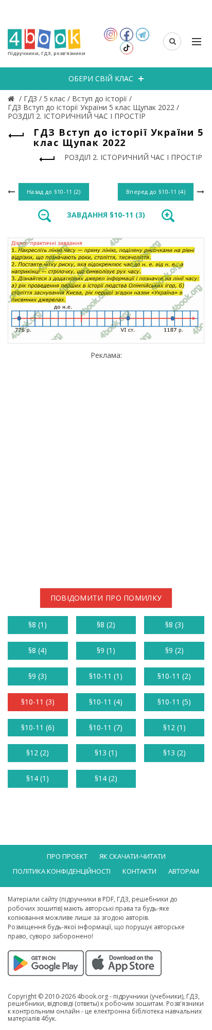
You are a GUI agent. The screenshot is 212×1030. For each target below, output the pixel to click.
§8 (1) (37, 624)
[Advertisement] (106, 466)
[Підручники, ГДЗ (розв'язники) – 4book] (12, 98)
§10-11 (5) (174, 702)
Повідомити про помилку (106, 598)
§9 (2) (174, 650)
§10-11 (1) (105, 676)
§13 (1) (106, 752)
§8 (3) (174, 624)
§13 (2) (174, 752)
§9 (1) (106, 650)
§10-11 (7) (105, 727)
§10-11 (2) (174, 676)
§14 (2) (106, 778)
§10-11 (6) (38, 727)
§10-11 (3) (38, 702)
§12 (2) (37, 752)
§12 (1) (174, 727)
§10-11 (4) (105, 702)
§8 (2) (106, 624)
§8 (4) (37, 650)
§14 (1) (37, 778)
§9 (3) (37, 676)
